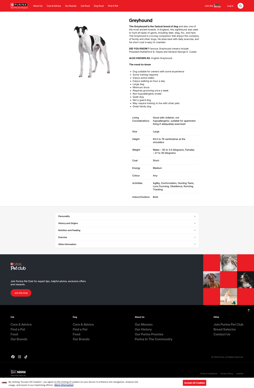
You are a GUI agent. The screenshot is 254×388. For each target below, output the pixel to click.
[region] (127, 383)
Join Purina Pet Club (228, 324)
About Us (38, 5)
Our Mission (144, 324)
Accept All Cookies (194, 383)
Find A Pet (113, 5)
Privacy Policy (227, 373)
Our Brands (70, 5)
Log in (230, 5)
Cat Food (85, 5)
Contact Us (222, 334)
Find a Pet (18, 329)
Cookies (239, 373)
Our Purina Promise (149, 334)
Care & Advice (54, 5)
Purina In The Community (154, 339)
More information (64, 385)
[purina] (13, 357)
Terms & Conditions (208, 373)
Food (14, 334)
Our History (143, 329)
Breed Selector (225, 329)
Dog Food (99, 5)
